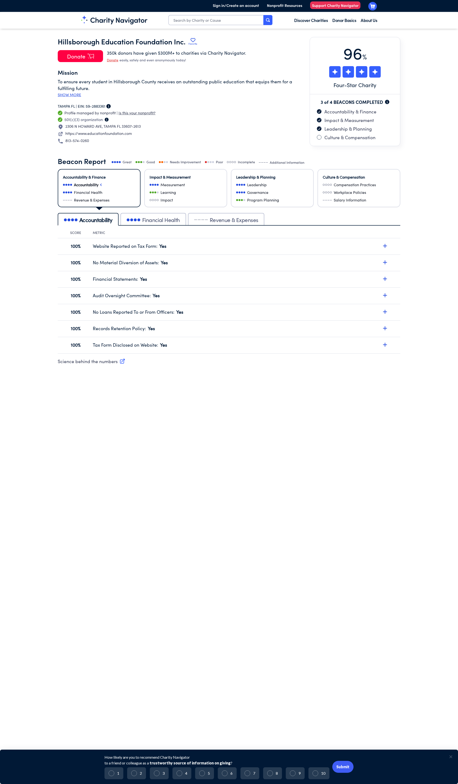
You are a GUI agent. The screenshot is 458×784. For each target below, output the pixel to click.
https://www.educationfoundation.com (98, 133)
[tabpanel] (229, 292)
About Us (369, 20)
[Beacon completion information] (387, 102)
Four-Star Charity (354, 84)
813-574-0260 (77, 140)
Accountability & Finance (350, 111)
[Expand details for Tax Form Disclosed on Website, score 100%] (385, 345)
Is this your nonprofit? (137, 112)
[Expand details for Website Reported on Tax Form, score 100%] (385, 246)
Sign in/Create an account (236, 5)
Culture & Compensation (349, 137)
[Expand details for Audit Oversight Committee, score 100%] (385, 295)
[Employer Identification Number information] (108, 106)
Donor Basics (344, 20)
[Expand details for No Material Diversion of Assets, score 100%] (385, 262)
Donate (112, 60)
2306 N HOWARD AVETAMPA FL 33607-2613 (103, 126)
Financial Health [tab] (161, 219)
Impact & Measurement (349, 120)
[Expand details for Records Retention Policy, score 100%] (385, 328)
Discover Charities (311, 20)
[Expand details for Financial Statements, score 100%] (385, 279)
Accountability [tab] (95, 219)
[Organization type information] (107, 120)
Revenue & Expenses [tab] (234, 219)
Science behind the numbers (88, 361)
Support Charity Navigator (335, 5)
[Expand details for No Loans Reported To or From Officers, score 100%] (385, 312)
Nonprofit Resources (284, 5)
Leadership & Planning (348, 129)
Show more (69, 94)
